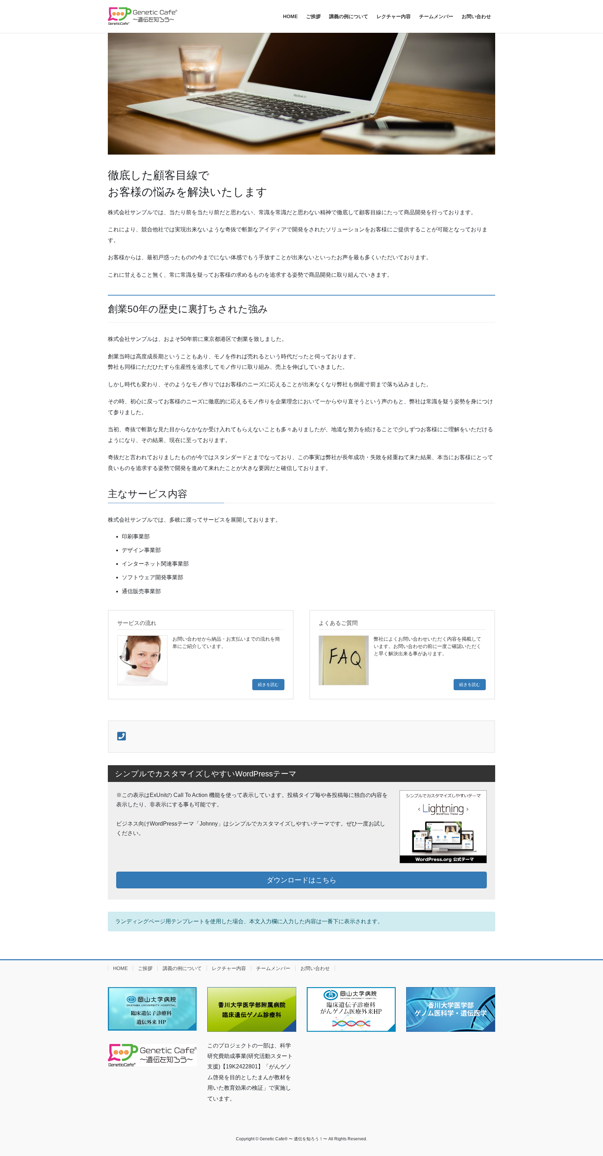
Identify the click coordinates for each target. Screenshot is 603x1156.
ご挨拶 (145, 968)
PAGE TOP (582, 1115)
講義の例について (182, 968)
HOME (120, 968)
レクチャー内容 (229, 968)
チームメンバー (273, 968)
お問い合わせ (315, 968)
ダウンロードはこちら (301, 880)
